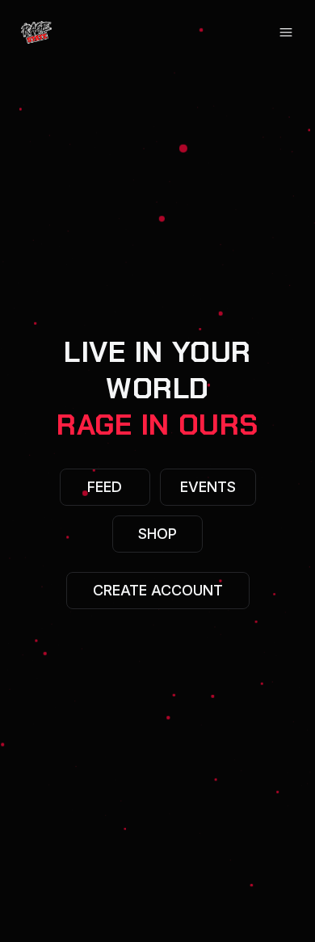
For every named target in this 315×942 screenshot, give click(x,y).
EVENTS (208, 486)
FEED (104, 486)
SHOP (157, 533)
